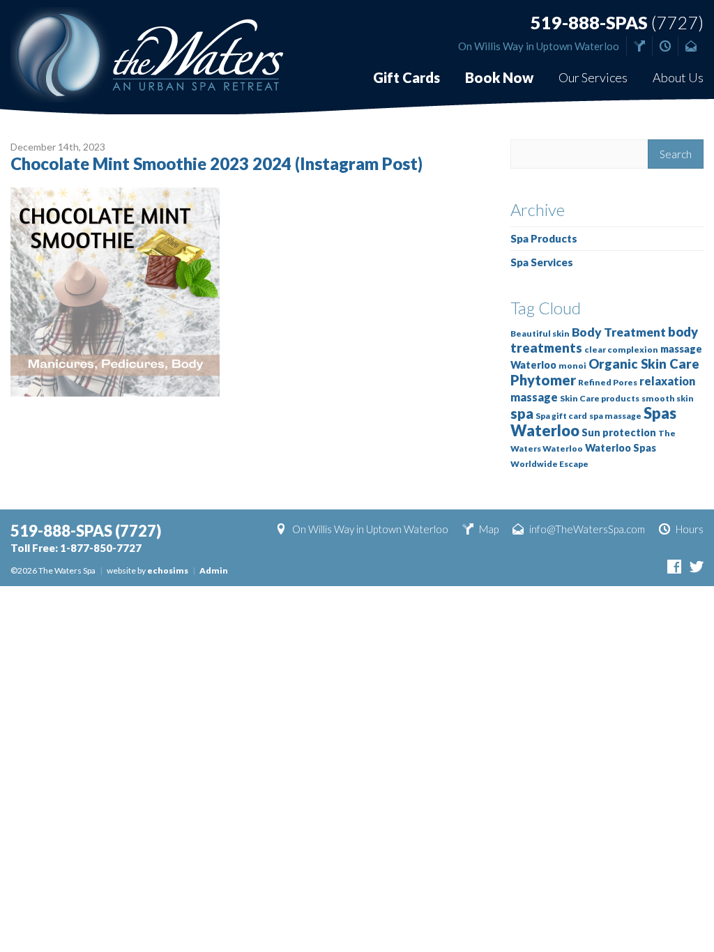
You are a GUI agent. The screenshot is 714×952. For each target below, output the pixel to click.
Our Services (593, 77)
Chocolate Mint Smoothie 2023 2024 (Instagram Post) (216, 163)
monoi (572, 365)
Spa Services (541, 262)
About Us (678, 77)
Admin (213, 570)
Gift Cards (406, 77)
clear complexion (621, 349)
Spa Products (543, 238)
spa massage (615, 415)
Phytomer (543, 379)
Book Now (499, 77)
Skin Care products (599, 398)
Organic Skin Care (643, 363)
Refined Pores (607, 382)
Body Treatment (619, 332)
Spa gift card (561, 415)
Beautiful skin (540, 333)
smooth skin (667, 398)
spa (521, 413)
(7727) (617, 22)
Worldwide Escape (549, 464)
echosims (167, 570)
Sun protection (619, 432)
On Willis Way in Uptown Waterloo (538, 46)
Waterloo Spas (620, 448)
